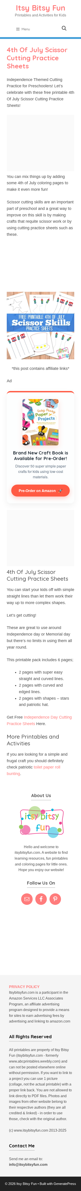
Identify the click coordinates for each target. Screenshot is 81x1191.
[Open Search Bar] (64, 28)
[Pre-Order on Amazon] (40, 422)
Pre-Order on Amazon (41, 490)
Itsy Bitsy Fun (40, 8)
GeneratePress (65, 1184)
